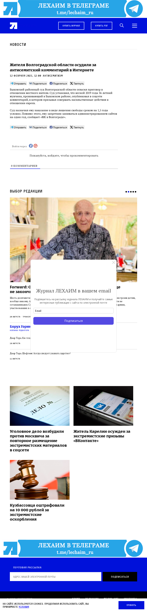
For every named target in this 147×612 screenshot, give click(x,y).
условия (24, 606)
